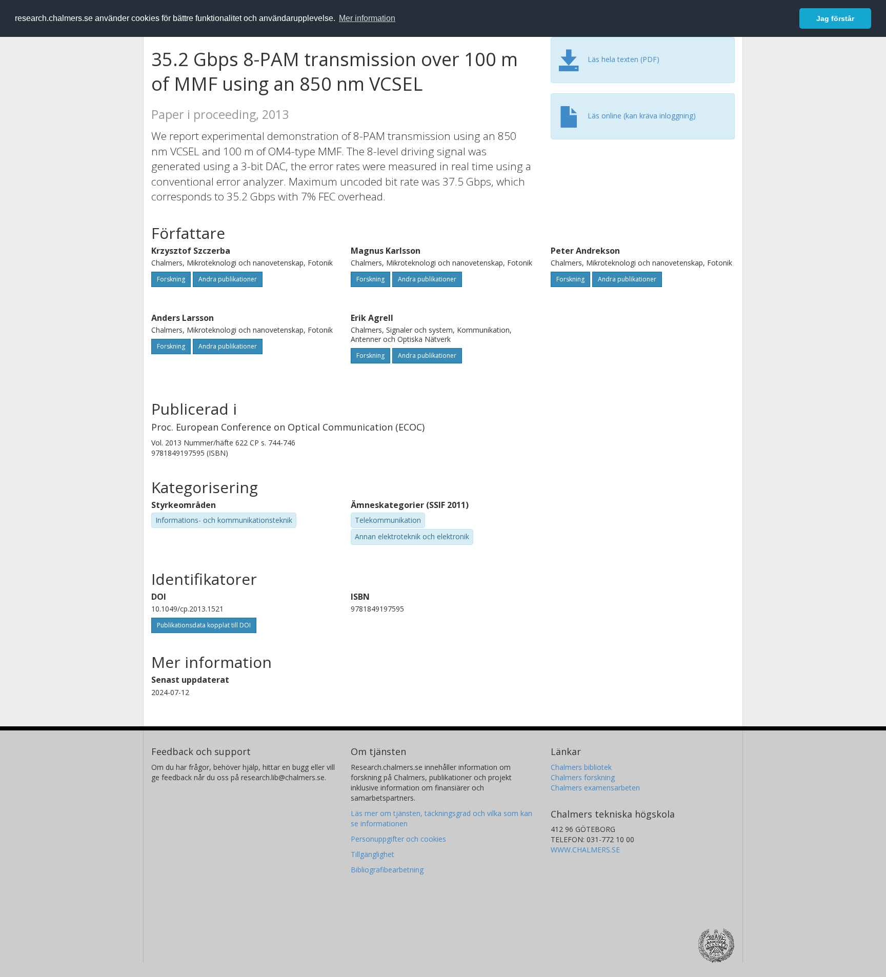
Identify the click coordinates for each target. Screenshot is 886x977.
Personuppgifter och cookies (398, 839)
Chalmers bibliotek (581, 767)
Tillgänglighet (372, 854)
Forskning (171, 279)
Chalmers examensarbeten (595, 787)
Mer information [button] (367, 18)
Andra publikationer (227, 279)
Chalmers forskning (583, 777)
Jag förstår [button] (835, 18)
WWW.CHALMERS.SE (585, 849)
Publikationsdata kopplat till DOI (204, 625)
